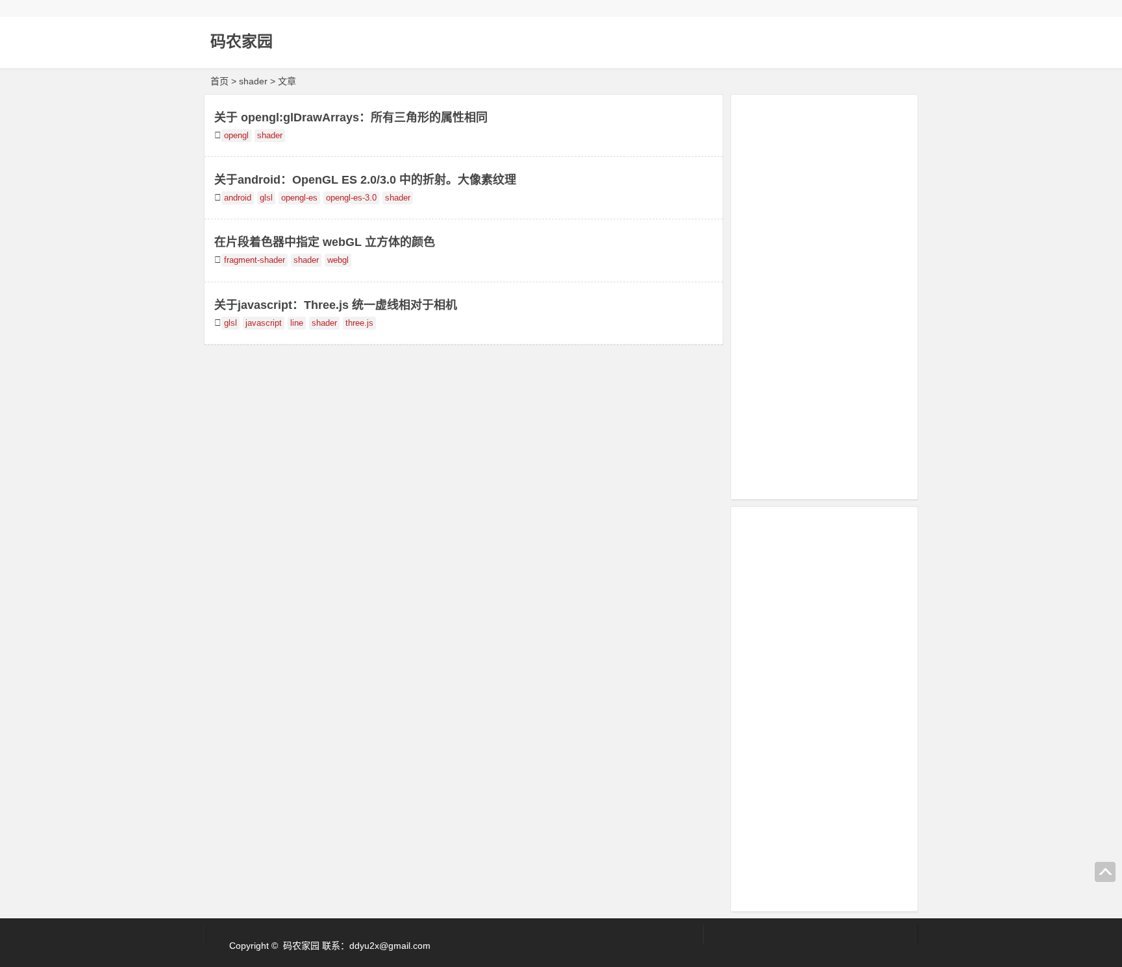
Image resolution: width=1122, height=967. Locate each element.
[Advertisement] (824, 294)
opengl (236, 135)
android (237, 197)
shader (269, 135)
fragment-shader (254, 260)
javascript (263, 323)
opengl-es (299, 197)
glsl (266, 197)
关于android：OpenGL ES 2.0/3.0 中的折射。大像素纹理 (365, 179)
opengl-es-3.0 (351, 197)
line (296, 323)
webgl (338, 260)
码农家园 (241, 41)
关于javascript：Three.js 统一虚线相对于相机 (335, 305)
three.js (359, 323)
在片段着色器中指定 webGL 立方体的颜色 (324, 242)
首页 (219, 81)
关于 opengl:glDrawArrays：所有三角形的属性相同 (351, 117)
